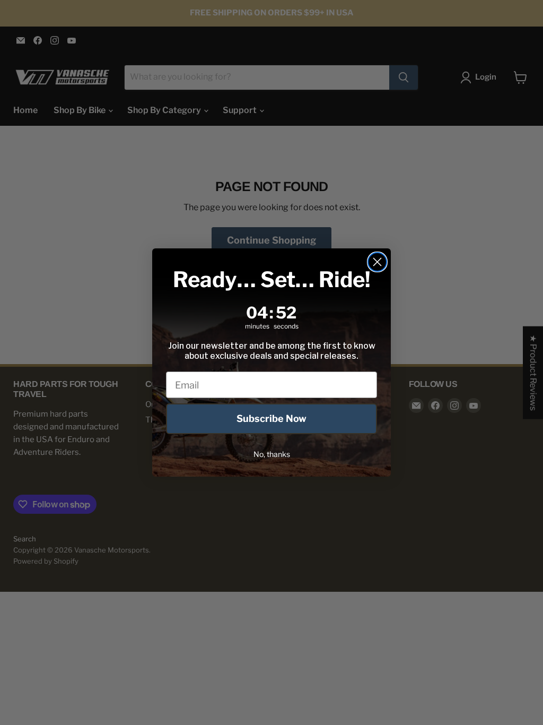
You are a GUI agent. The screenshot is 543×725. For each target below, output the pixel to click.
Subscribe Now (271, 418)
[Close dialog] (377, 262)
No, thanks (271, 454)
